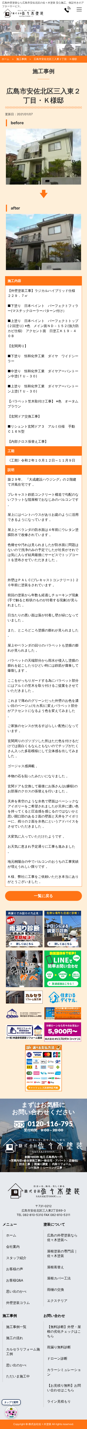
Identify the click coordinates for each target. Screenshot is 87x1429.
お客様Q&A (14, 1280)
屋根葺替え (55, 1267)
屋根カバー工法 (59, 1278)
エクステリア (57, 1300)
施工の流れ (14, 1338)
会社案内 (13, 1246)
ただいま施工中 (18, 1376)
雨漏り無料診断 (59, 1347)
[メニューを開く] (79, 9)
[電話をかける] (67, 9)
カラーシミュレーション (64, 1372)
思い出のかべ (16, 1291)
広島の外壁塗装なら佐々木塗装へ (62, 1237)
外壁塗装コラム (18, 1303)
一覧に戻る (43, 896)
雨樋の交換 (55, 1289)
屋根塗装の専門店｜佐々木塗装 (62, 1253)
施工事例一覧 (16, 1327)
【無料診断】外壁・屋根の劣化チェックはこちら (64, 1331)
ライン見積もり (59, 1401)
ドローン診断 (57, 1358)
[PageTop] (82, 1415)
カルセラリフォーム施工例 (23, 1351)
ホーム (11, 1235)
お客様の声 (14, 1269)
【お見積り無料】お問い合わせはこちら (64, 1387)
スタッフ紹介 (16, 1258)
